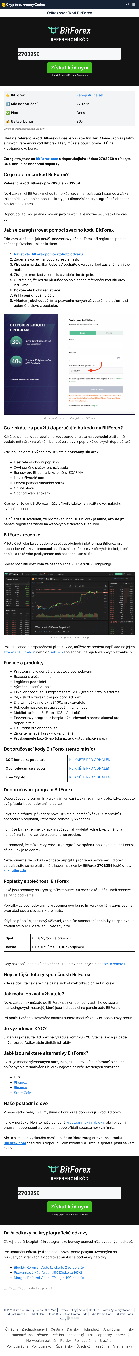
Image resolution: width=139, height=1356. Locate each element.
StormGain (22, 1093)
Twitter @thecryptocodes (117, 1310)
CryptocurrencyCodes (28, 1310)
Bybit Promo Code (101, 1314)
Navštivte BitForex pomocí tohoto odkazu (48, 254)
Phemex (20, 1082)
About (83, 1310)
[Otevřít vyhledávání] (128, 4)
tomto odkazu (113, 964)
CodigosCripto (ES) (17, 1314)
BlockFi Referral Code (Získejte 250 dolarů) (49, 1267)
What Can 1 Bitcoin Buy (46, 1314)
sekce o (56, 652)
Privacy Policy (68, 1310)
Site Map (50, 1310)
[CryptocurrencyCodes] (23, 4)
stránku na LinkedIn (19, 652)
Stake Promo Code (75, 1314)
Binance (20, 1087)
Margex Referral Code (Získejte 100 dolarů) (49, 1278)
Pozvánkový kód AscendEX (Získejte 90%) (48, 1272)
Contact (94, 1310)
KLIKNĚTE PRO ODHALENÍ (90, 760)
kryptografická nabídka (85, 1122)
